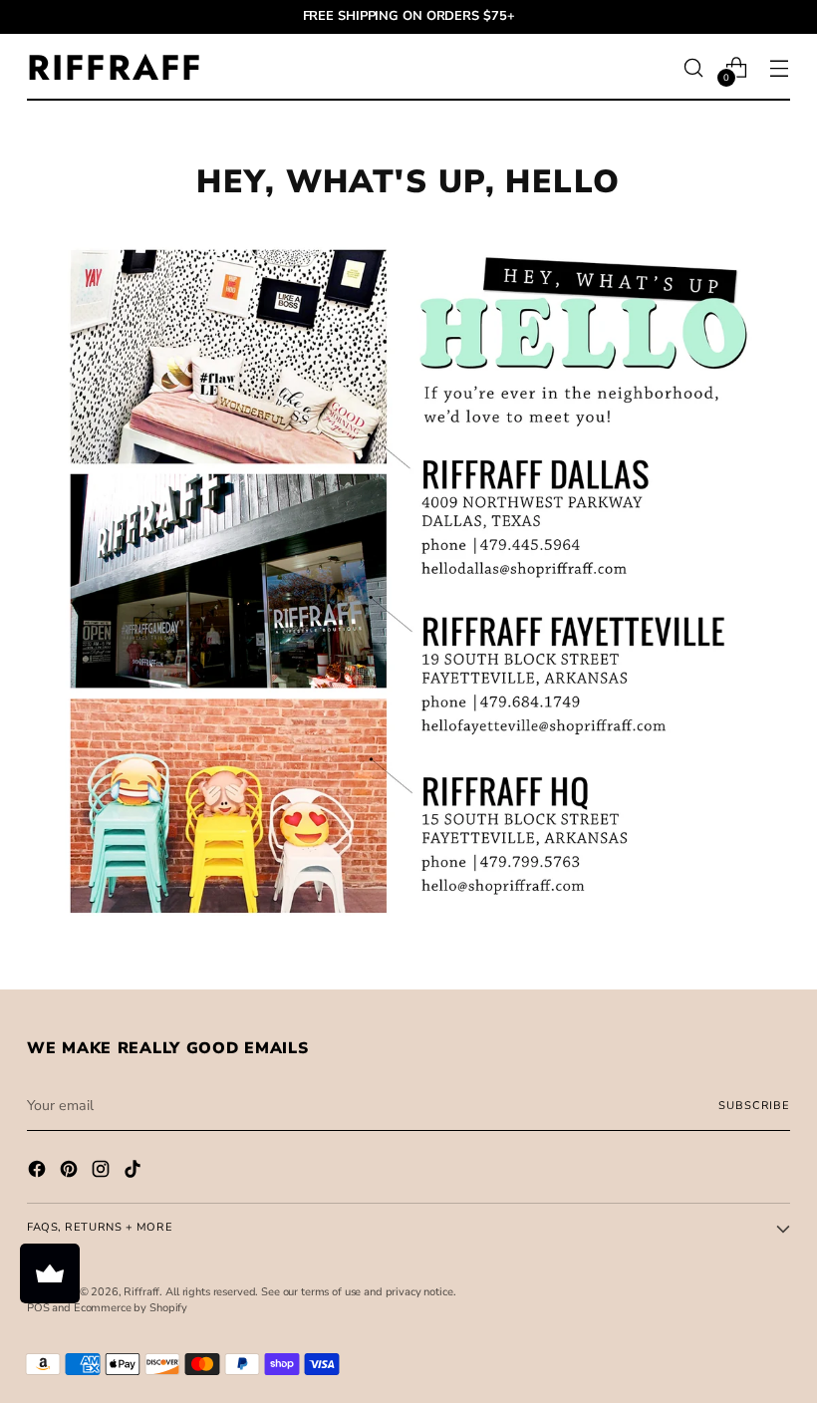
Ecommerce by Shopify (130, 1307)
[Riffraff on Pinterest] (71, 1172)
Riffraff (141, 1291)
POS (38, 1307)
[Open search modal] (694, 67)
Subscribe (753, 1105)
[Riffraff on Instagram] (103, 1172)
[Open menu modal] (779, 67)
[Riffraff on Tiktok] (134, 1172)
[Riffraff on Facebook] (39, 1172)
